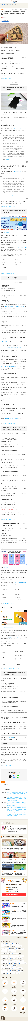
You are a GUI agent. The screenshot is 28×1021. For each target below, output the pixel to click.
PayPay (20, 968)
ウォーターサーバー (14, 956)
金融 (10, 951)
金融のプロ (4, 961)
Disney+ (4, 951)
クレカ (14, 953)
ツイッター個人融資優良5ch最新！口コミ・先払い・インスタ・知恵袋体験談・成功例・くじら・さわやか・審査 (17, 793)
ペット (8, 943)
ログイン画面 (11, 737)
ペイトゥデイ (7, 232)
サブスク (20, 946)
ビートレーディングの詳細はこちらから (10, 668)
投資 (20, 953)
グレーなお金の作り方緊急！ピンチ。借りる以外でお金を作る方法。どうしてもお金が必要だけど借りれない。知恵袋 (16, 799)
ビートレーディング (8, 627)
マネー (2, 782)
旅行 (15, 965)
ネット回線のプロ (6, 968)
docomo (20, 958)
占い (3, 943)
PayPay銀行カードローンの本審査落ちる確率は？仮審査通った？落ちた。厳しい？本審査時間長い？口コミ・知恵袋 (16, 814)
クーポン (9, 965)
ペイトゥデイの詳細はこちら (8, 78)
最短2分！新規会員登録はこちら (14, 894)
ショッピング (23, 963)
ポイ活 (13, 946)
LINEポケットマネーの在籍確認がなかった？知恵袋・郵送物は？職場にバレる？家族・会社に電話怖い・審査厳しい (16, 804)
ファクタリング (5, 20)
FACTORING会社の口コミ (12, 196)
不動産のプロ (5, 958)
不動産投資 (4, 956)
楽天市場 (21, 970)
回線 (18, 973)
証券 (11, 963)
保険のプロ (4, 963)
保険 (3, 965)
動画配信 (12, 948)
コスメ (14, 968)
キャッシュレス (20, 948)
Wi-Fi (16, 963)
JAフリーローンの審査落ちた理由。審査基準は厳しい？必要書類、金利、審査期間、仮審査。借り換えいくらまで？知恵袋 (16, 809)
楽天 (15, 951)
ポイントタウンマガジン (11, 1019)
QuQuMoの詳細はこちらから (8, 603)
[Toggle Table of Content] (15, 83)
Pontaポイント (11, 973)
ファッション (5, 970)
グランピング (16, 943)
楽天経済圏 (13, 970)
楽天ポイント (21, 961)
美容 (23, 956)
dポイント (13, 958)
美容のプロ (12, 961)
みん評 (7, 159)
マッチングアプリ (6, 953)
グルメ (3, 973)
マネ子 (4, 17)
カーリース (4, 948)
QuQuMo (6, 567)
